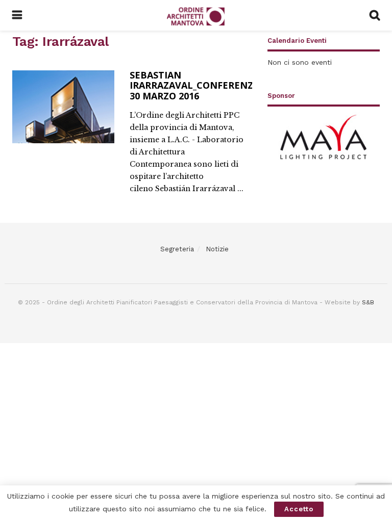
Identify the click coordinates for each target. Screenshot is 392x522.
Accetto (298, 509)
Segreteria (177, 249)
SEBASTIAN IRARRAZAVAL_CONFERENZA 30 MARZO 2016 (194, 85)
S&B (368, 302)
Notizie (217, 249)
